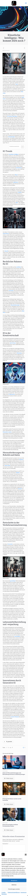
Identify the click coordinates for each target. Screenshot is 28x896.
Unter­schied (7, 465)
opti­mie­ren (15, 182)
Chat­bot (19, 192)
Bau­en (16, 174)
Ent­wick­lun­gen (11, 136)
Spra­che (20, 488)
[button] (25, 854)
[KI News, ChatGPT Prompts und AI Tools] (14, 3)
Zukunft (6, 251)
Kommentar (6, 843)
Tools (16, 84)
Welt (17, 202)
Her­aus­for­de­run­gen (15, 305)
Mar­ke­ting (19, 353)
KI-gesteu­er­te (11, 394)
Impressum (23, 892)
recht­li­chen (18, 267)
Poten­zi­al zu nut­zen (7, 432)
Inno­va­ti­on (11, 290)
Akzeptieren (14, 880)
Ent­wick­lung (18, 167)
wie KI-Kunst (13, 343)
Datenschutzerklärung (14, 892)
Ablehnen (14, 884)
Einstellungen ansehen (14, 889)
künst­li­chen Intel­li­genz (14, 154)
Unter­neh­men (6, 233)
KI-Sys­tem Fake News (12, 116)
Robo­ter (18, 472)
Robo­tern (21, 459)
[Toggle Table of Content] (22, 147)
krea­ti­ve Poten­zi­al (15, 716)
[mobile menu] (26, 3)
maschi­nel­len (17, 636)
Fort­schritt (10, 544)
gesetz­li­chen (13, 581)
